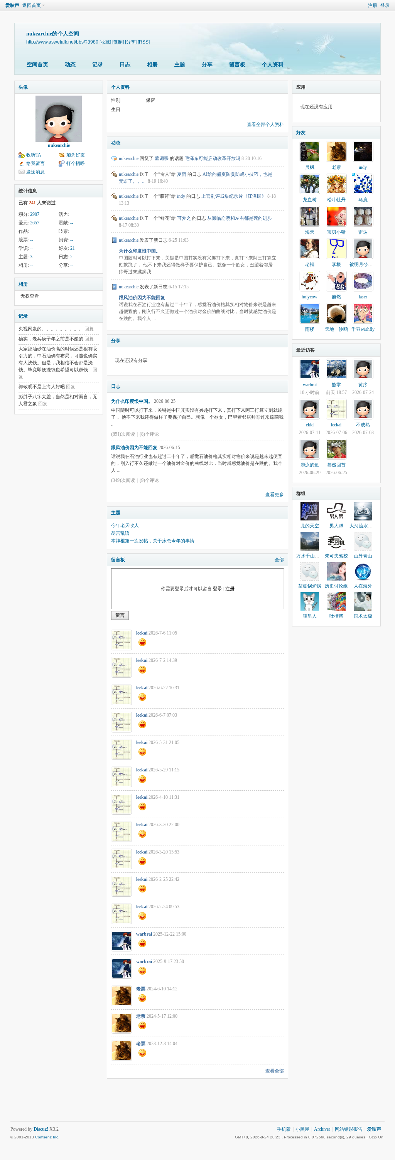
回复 (89, 329)
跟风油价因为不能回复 (142, 297)
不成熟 (363, 425)
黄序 (363, 384)
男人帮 (336, 526)
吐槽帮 (336, 616)
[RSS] (144, 41)
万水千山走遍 (310, 556)
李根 (336, 264)
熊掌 (336, 384)
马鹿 (363, 199)
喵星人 (310, 616)
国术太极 (363, 616)
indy (181, 196)
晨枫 (309, 167)
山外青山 (363, 556)
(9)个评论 (149, 480)
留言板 (237, 64)
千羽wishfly (363, 329)
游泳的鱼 (309, 465)
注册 (372, 5)
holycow (309, 297)
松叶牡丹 (336, 199)
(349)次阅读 (123, 480)
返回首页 (31, 5)
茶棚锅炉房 (309, 586)
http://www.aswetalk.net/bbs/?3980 (62, 41)
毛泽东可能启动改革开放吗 (212, 158)
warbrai (144, 934)
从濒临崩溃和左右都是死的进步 (239, 218)
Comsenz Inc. (47, 1137)
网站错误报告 (349, 1129)
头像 (23, 87)
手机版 (284, 1129)
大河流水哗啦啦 (365, 526)
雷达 (363, 232)
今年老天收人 (125, 525)
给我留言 (35, 163)
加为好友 (75, 155)
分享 (207, 64)
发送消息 (35, 172)
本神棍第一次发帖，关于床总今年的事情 (152, 541)
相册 (152, 64)
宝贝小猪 (336, 232)
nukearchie (59, 145)
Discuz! (41, 1129)
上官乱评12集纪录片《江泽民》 (233, 196)
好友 (301, 132)
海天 (309, 232)
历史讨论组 (336, 586)
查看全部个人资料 (265, 124)
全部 (279, 559)
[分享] (131, 41)
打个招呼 (75, 163)
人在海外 (363, 586)
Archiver (322, 1129)
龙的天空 (309, 526)
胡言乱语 (120, 533)
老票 (140, 989)
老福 (309, 264)
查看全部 (274, 1071)
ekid (310, 425)
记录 (97, 64)
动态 (70, 64)
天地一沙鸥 (336, 329)
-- (71, 214)
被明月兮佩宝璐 (365, 264)
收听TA (33, 155)
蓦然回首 (336, 465)
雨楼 (309, 329)
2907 (34, 214)
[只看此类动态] (114, 158)
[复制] (118, 41)
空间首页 (37, 64)
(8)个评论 (149, 434)
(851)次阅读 (123, 434)
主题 (179, 64)
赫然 (336, 297)
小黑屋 (302, 1129)
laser (363, 297)
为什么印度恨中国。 (139, 251)
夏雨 (181, 174)
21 (72, 248)
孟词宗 (162, 158)
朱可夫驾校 (336, 556)
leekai (141, 633)
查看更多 (274, 494)
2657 (34, 223)
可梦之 (184, 218)
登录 (385, 5)
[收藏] (105, 41)
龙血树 (310, 199)
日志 (125, 64)
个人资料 (273, 64)
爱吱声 (12, 5)
